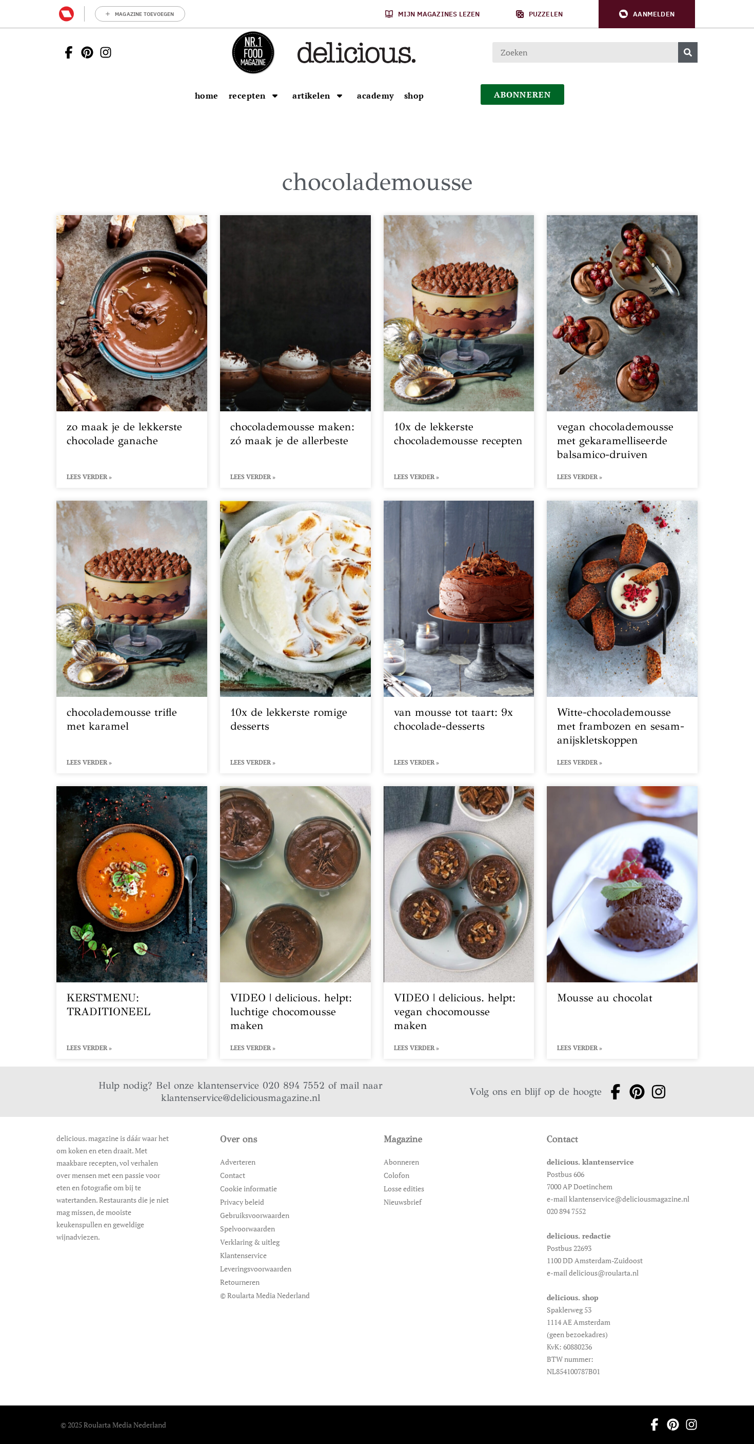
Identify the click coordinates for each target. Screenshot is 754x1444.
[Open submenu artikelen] (339, 95)
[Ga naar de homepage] (253, 52)
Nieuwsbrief (403, 1202)
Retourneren (240, 1282)
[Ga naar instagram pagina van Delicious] (102, 52)
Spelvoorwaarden (247, 1228)
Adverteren (237, 1162)
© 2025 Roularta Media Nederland (113, 1425)
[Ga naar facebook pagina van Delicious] (65, 52)
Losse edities (404, 1188)
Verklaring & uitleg (250, 1242)
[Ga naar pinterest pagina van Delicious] (84, 52)
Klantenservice (243, 1255)
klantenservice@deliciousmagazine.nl (240, 1098)
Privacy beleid (242, 1202)
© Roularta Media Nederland (265, 1295)
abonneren (522, 94)
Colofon (396, 1175)
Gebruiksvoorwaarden (254, 1215)
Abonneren (401, 1162)
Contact (232, 1175)
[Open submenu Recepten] (275, 95)
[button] (647, 14)
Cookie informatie (248, 1188)
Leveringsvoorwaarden (255, 1269)
